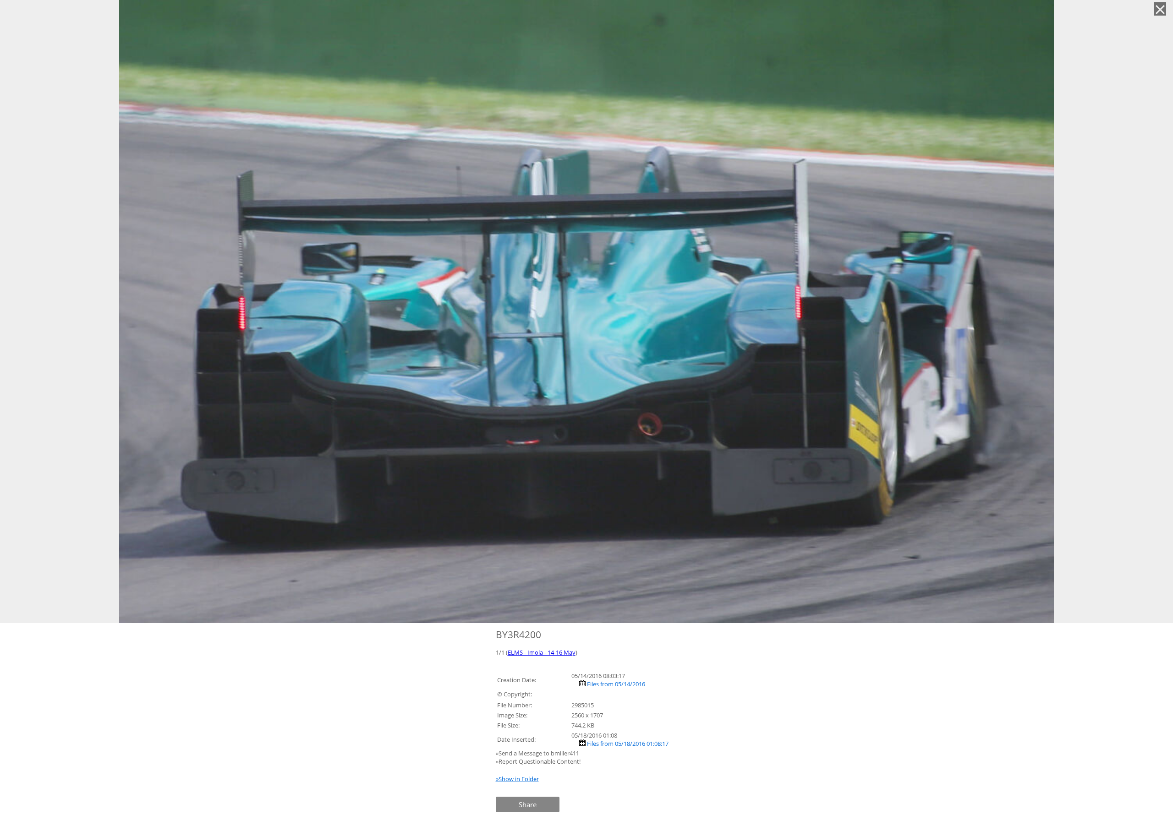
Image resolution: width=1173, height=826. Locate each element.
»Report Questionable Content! (538, 761)
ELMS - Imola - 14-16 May (542, 652)
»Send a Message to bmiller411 (538, 753)
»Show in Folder (517, 779)
